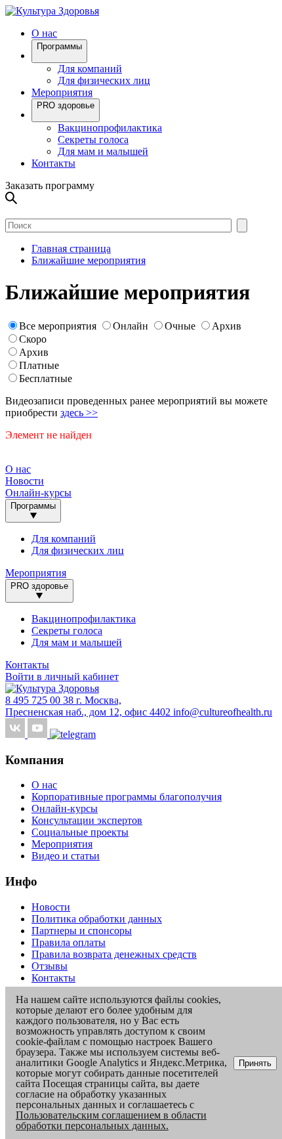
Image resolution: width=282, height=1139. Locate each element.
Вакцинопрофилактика (110, 127)
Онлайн (130, 326)
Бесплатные (45, 378)
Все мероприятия (57, 326)
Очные (181, 326)
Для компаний (90, 68)
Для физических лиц (104, 80)
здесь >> (79, 412)
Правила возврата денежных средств (114, 954)
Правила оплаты (68, 942)
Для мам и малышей (103, 151)
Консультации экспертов (86, 820)
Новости (24, 480)
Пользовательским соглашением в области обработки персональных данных (111, 1120)
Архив (226, 326)
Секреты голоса (93, 139)
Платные (39, 365)
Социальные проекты (80, 832)
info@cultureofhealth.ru (222, 712)
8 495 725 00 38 (40, 700)
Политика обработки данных (96, 918)
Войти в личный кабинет (62, 676)
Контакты (53, 163)
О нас (44, 784)
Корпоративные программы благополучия (126, 796)
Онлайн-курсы (38, 492)
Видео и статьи (65, 855)
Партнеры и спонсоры (81, 930)
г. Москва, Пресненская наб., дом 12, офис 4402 (89, 706)
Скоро (33, 339)
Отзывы (49, 966)
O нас (44, 33)
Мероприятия (61, 92)
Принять (255, 1063)
